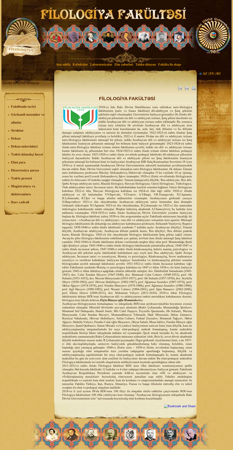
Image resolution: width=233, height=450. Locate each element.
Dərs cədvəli (20, 202)
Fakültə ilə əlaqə (169, 64)
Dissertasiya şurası (25, 170)
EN (212, 73)
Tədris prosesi (21, 178)
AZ (205, 73)
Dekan (15, 138)
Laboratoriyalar (101, 64)
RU (218, 73)
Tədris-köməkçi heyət (27, 154)
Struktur (17, 130)
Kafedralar (80, 64)
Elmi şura (18, 162)
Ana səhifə (63, 64)
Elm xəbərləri (123, 64)
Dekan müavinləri (24, 146)
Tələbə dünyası (145, 64)
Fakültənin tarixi (23, 106)
